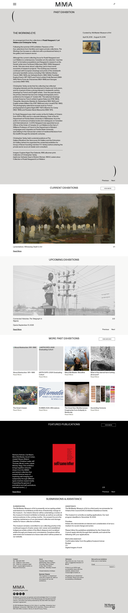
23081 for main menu (22, 563)
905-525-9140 (20, 561)
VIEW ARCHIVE (106, 339)
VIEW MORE (107, 188)
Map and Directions (19, 568)
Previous (105, 180)
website (95, 532)
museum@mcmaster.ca (25, 566)
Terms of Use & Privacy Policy (38, 609)
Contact (25, 609)
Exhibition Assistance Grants (96, 510)
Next (113, 180)
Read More (17, 251)
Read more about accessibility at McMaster (74, 578)
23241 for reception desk (23, 564)
